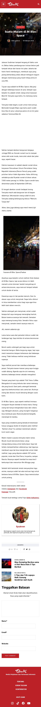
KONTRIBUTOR (21, 689)
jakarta (20, 545)
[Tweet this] (26, 549)
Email (4, 632)
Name (4, 621)
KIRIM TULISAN (21, 685)
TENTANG (20, 681)
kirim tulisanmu (33, 497)
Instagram (11, 489)
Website (5, 643)
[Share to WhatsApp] (29, 549)
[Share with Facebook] (24, 549)
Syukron (17, 41)
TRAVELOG (20, 27)
